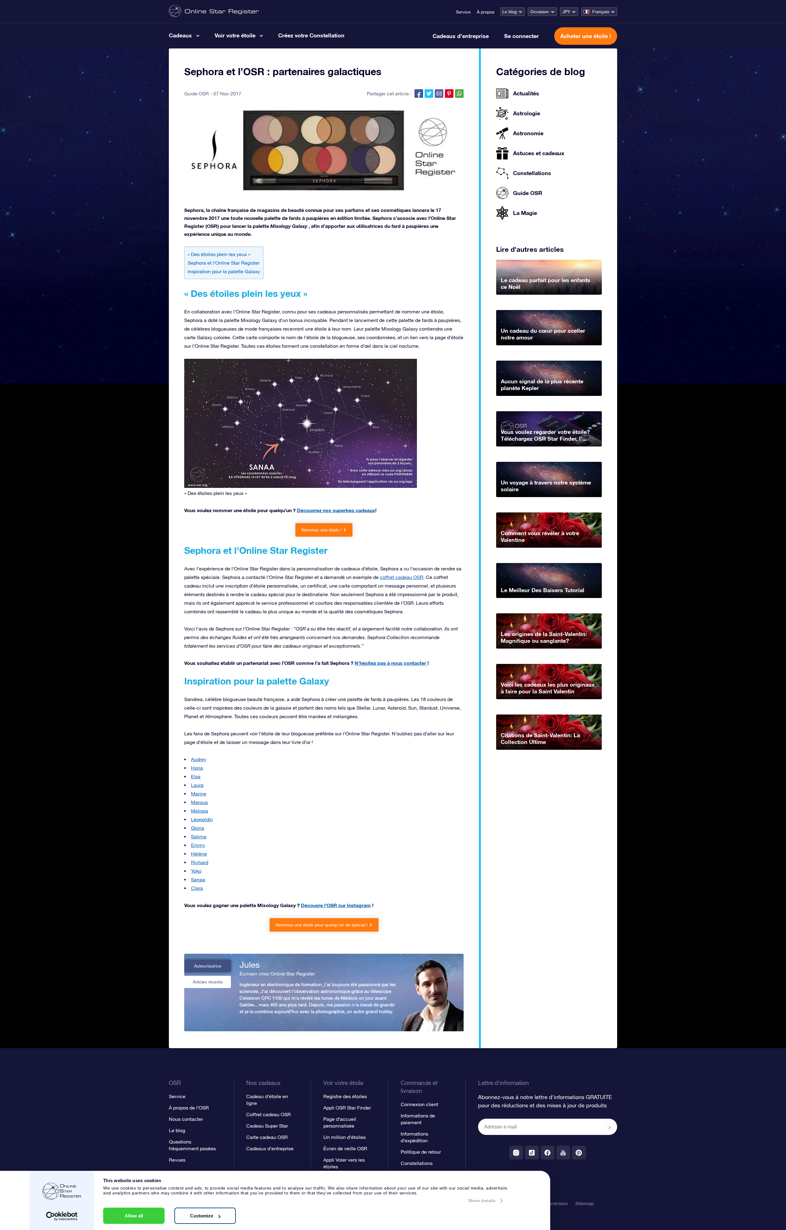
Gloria (197, 828)
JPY (566, 11)
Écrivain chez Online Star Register (277, 973)
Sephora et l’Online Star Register (223, 263)
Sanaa (198, 879)
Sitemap (584, 1203)
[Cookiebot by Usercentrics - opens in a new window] (62, 1216)
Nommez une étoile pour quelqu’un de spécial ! (322, 924)
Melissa (199, 811)
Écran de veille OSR (345, 1148)
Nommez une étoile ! (322, 529)
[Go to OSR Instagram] (516, 1152)
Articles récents (208, 981)
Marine (198, 793)
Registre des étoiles (345, 1096)
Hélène (199, 853)
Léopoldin (202, 819)
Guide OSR (196, 93)
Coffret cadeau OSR (268, 1114)
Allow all (134, 1215)
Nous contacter (186, 1119)
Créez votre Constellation (311, 35)
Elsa (195, 776)
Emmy (198, 845)
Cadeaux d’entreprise (461, 36)
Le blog (509, 11)
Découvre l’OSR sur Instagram (336, 905)
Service (463, 12)
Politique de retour (421, 1152)
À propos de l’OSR (189, 1107)
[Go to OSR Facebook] (547, 1152)
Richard (199, 862)
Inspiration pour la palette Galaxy (224, 271)
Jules (249, 965)
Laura (197, 785)
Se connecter (521, 36)
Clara (197, 888)
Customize (201, 1215)
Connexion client (419, 1104)
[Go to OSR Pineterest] (579, 1152)
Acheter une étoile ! (585, 36)
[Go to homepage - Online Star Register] (214, 11)
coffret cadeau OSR (401, 577)
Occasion (539, 11)
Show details (482, 1200)
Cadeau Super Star (267, 1125)
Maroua (199, 802)
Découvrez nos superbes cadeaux (336, 510)
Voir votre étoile (235, 35)
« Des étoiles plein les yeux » (219, 254)
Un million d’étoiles (344, 1137)
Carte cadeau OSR (267, 1137)
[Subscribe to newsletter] (610, 1127)
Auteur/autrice (207, 966)
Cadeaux (180, 35)
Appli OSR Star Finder (347, 1107)
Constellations (417, 1163)
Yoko (196, 871)
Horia (197, 768)
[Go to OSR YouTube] (563, 1152)
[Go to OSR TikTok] (532, 1152)
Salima (198, 836)
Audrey (198, 759)
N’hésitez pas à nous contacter (391, 663)
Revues (177, 1160)
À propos (485, 12)
